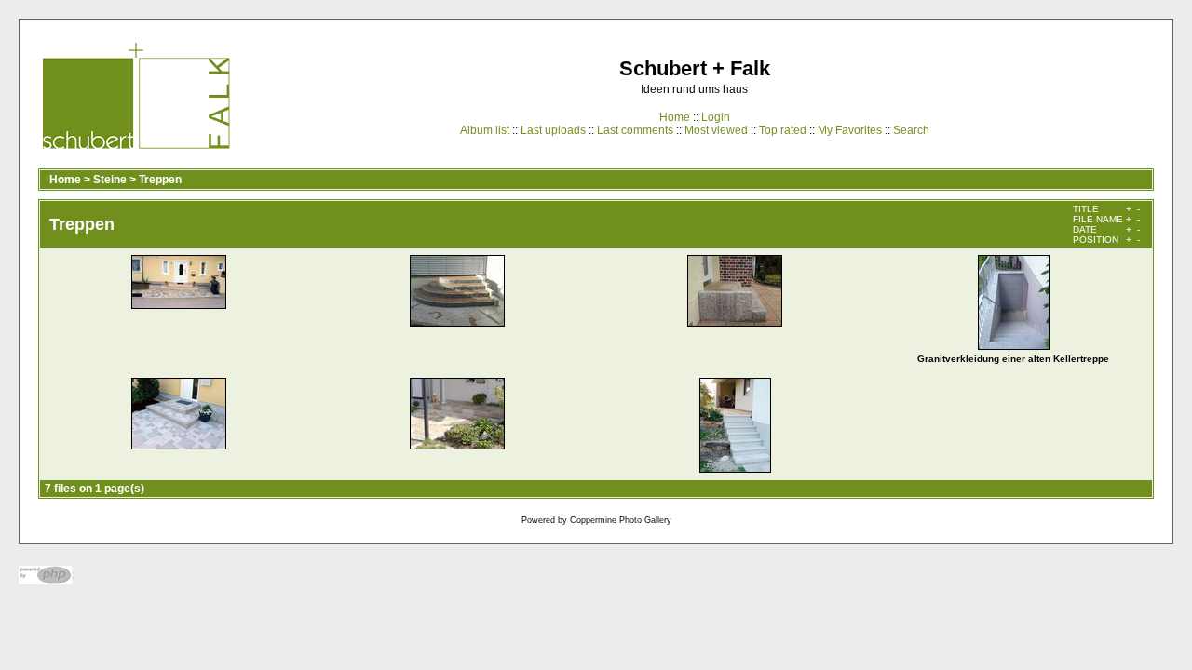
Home (674, 117)
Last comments (635, 130)
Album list (484, 130)
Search (911, 130)
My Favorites (850, 130)
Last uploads (553, 130)
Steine (110, 179)
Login (715, 117)
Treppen (160, 179)
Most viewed (716, 130)
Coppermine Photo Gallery (620, 520)
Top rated (782, 130)
